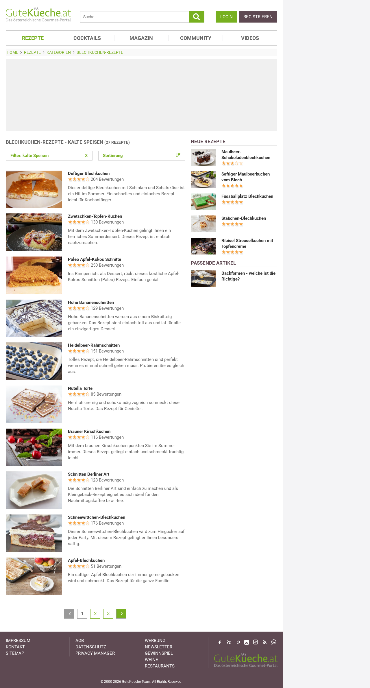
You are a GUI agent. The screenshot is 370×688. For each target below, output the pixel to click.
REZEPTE (33, 38)
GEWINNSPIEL (159, 653)
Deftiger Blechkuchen (89, 173)
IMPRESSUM (18, 640)
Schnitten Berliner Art (88, 474)
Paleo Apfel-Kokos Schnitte (94, 259)
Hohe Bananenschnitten (91, 302)
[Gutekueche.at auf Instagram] (246, 642)
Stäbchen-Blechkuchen (243, 218)
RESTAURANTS (160, 666)
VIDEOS (250, 38)
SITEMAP (15, 653)
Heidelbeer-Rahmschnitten (94, 345)
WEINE (151, 659)
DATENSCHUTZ (90, 647)
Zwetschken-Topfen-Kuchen (95, 216)
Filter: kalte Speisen (49, 155)
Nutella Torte (80, 388)
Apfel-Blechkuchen (86, 560)
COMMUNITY (195, 38)
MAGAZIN (141, 38)
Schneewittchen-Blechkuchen (96, 517)
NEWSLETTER (158, 647)
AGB (79, 640)
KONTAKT (15, 647)
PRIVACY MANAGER (95, 653)
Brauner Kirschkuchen (89, 431)
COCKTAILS (87, 38)
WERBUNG (155, 640)
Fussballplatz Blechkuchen (247, 196)
